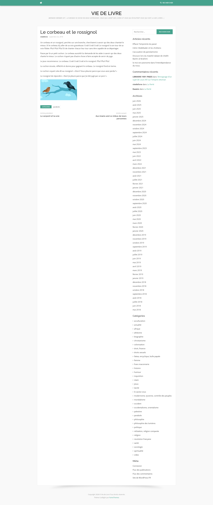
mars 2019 (137, 270)
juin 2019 (137, 258)
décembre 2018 (139, 282)
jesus (136, 384)
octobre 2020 (138, 199)
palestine (138, 411)
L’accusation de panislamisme (145, 52)
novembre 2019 (139, 239)
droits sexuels (140, 352)
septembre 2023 (140, 148)
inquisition (138, 376)
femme (137, 360)
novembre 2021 (139, 172)
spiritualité (138, 451)
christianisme (139, 340)
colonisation (139, 344)
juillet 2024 (137, 136)
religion (137, 435)
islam (136, 380)
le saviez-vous (140, 392)
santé (136, 443)
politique (138, 427)
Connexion (137, 466)
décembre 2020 (139, 191)
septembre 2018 (140, 294)
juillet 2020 (137, 211)
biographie (138, 336)
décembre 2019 (139, 235)
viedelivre (44, 37)
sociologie (138, 447)
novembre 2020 (139, 195)
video (136, 455)
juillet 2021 (137, 179)
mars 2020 (137, 223)
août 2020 (137, 207)
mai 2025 (137, 113)
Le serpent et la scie (49, 116)
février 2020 (138, 227)
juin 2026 (137, 101)
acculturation (139, 321)
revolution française (142, 439)
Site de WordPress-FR (142, 477)
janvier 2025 (138, 116)
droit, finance (139, 348)
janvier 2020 (138, 231)
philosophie (139, 419)
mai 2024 (137, 144)
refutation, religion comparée (146, 431)
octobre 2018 (138, 290)
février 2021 (138, 183)
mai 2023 (137, 152)
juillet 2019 (137, 254)
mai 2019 (137, 262)
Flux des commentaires (142, 474)
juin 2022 (137, 156)
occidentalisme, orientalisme (146, 407)
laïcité (136, 388)
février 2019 (138, 274)
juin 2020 (137, 215)
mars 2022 (137, 164)
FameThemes (114, 497)
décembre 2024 (139, 120)
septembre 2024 (140, 132)
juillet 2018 (137, 302)
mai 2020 (137, 219)
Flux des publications (142, 470)
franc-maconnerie (141, 364)
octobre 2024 (138, 128)
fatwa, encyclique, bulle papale (147, 356)
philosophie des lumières (144, 423)
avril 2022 (137, 160)
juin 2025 (137, 109)
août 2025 (137, 105)
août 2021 (137, 176)
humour (137, 372)
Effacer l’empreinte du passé (145, 44)
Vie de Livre (106, 13)
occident (137, 403)
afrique (137, 329)
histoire (137, 368)
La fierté (150, 84)
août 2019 (137, 250)
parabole (56, 107)
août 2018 (137, 298)
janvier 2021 (138, 187)
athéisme (138, 332)
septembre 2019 (140, 246)
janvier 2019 (138, 278)
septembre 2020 (140, 203)
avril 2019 (137, 266)
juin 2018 (137, 306)
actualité (137, 325)
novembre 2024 (139, 124)
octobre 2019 (138, 242)
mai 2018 (137, 309)
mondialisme (139, 399)
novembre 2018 (139, 286)
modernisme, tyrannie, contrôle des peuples (153, 395)
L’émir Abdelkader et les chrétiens (147, 48)
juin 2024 (137, 140)
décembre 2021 (139, 168)
